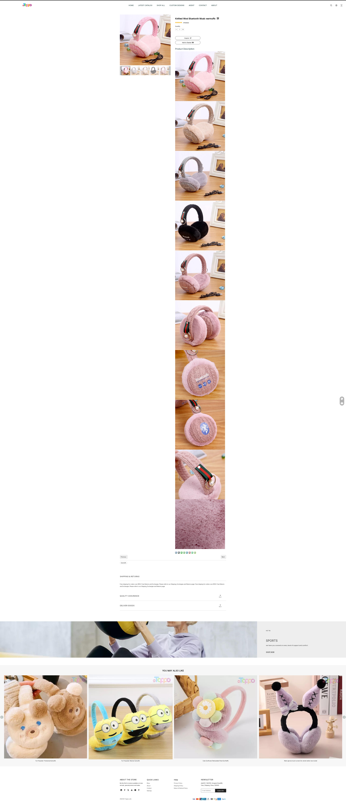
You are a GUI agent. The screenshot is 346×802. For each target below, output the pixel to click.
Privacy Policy (178, 783)
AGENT (191, 5)
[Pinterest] (138, 790)
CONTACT (203, 5)
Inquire (186, 38)
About (148, 785)
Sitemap (149, 790)
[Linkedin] (121, 790)
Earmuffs (123, 563)
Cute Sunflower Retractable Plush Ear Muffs (216, 761)
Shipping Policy (178, 785)
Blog (148, 783)
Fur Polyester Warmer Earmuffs (130, 761)
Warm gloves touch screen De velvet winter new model (300, 761)
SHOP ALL (161, 5)
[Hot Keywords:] (331, 5)
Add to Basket (187, 42)
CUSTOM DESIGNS (176, 5)
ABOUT (214, 5)
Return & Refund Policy (181, 788)
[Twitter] (128, 790)
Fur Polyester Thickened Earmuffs (46, 761)
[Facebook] (124, 790)
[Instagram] (135, 790)
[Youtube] (131, 790)
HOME (131, 5)
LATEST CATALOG (145, 5)
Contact (149, 788)
